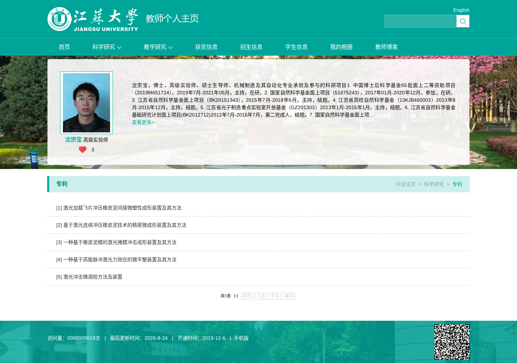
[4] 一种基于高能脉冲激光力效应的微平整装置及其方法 (116, 259)
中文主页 (406, 184)
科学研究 (103, 47)
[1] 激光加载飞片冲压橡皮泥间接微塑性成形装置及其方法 (118, 208)
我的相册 (341, 47)
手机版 (241, 338)
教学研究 (155, 47)
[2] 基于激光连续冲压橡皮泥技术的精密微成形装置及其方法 (121, 225)
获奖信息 (206, 47)
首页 (64, 47)
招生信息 (251, 47)
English (461, 10)
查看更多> (143, 122)
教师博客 (386, 47)
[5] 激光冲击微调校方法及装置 (89, 277)
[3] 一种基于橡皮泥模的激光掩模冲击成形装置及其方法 (116, 242)
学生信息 (296, 47)
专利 (457, 184)
